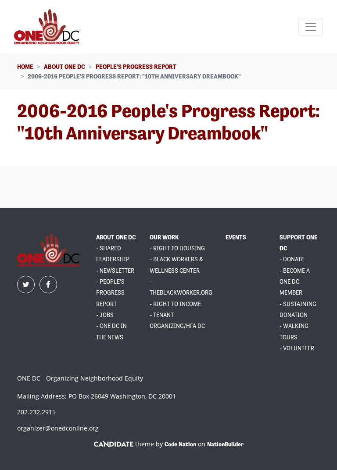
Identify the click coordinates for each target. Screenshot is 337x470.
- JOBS (105, 315)
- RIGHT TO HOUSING (177, 248)
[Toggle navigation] (310, 27)
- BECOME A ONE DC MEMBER (295, 281)
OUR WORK (164, 237)
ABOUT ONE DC (116, 237)
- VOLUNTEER (297, 348)
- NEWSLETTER (115, 270)
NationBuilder (225, 444)
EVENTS (236, 237)
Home (25, 66)
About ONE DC (64, 66)
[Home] (48, 26)
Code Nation (180, 444)
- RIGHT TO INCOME (175, 304)
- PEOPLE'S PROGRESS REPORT (110, 292)
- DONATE (292, 259)
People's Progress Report (136, 66)
